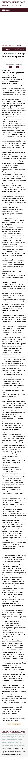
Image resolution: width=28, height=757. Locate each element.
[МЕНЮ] (3, 10)
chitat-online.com (13, 4)
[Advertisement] (14, 28)
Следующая (16, 724)
